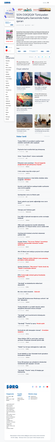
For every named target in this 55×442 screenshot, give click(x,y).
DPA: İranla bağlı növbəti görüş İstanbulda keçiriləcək (24, 109)
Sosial (7, 108)
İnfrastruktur (8, 69)
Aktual (7, 99)
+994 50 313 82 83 (33, 397)
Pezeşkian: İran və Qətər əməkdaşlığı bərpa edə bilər (42, 131)
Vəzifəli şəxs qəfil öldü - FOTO (40, 61)
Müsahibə (8, 61)
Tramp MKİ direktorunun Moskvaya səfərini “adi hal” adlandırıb (42, 101)
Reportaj (7, 85)
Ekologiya (8, 116)
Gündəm (27, 190)
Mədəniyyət (8, 76)
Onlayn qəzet (9, 41)
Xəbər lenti (10, 47)
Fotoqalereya (8, 90)
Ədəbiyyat (8, 101)
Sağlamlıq (8, 103)
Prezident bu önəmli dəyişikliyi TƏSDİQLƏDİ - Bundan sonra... (39, 64)
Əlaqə (18, 400)
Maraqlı (7, 119)
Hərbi (7, 110)
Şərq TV (9, 50)
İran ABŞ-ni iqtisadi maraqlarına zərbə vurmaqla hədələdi (41, 88)
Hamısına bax (47, 136)
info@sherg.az (33, 396)
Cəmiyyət (28, 173)
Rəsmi (7, 81)
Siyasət (27, 342)
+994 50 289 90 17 (33, 399)
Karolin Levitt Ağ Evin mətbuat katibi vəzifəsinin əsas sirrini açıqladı (23, 89)
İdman (7, 65)
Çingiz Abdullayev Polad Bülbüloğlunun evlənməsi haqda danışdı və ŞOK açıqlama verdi (23, 63)
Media (7, 87)
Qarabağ (7, 74)
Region (7, 112)
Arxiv (7, 92)
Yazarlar (7, 83)
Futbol (7, 72)
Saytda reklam (20, 398)
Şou (6, 94)
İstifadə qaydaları (20, 399)
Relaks (7, 96)
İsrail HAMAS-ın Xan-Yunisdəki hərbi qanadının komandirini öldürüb (23, 132)
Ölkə (7, 114)
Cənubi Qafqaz (9, 78)
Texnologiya (8, 105)
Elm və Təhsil (8, 67)
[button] (46, 3)
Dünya (7, 63)
